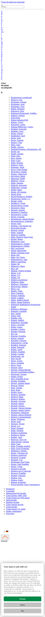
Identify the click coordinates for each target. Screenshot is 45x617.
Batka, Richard (17, 163)
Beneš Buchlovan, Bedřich (21, 197)
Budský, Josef (16, 437)
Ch (2, 32)
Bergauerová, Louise (19, 215)
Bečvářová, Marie (18, 176)
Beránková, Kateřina (19, 212)
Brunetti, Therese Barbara (21, 408)
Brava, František (17, 363)
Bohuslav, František (19, 311)
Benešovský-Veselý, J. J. (20, 199)
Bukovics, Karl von (18, 439)
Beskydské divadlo (18, 228)
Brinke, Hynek (17, 377)
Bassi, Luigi (15, 161)
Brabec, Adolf (16, 349)
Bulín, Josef (15, 444)
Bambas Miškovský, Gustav (22, 127)
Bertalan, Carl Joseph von (21, 226)
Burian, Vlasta (16, 467)
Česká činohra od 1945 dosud (18, 498)
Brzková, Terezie (17, 424)
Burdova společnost (19, 455)
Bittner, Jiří (15, 264)
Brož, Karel (15, 390)
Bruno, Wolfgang (18, 419)
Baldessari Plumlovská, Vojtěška (24, 113)
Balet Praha (15, 118)
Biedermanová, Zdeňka (20, 246)
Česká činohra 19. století (15, 509)
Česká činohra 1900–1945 (16, 495)
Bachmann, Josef (17, 104)
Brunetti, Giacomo (18, 401)
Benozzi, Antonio (18, 210)
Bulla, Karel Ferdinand (20, 449)
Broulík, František (18, 381)
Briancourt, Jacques (18, 374)
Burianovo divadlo (18, 469)
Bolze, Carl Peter (17, 325)
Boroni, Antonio (17, 338)
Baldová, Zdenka (18, 115)
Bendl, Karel (16, 194)
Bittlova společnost (18, 262)
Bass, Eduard (16, 158)
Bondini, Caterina (18, 329)
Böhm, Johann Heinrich (20, 302)
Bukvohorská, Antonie (20, 442)
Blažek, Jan (15, 277)
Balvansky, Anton (18, 125)
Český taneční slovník (14, 505)
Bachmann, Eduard (18, 102)
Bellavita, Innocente (19, 185)
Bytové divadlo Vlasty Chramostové (25, 485)
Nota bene (10, 513)
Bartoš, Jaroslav (17, 154)
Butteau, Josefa (17, 480)
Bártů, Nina (15, 156)
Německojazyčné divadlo (16, 493)
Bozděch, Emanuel (18, 345)
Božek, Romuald (17, 347)
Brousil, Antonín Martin (20, 383)
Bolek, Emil (15, 316)
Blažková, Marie (17, 282)
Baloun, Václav (17, 122)
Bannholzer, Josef (18, 136)
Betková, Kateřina (18, 235)
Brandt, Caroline (17, 354)
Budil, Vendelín (17, 428)
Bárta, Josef (15, 145)
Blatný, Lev (15, 275)
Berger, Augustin (17, 217)
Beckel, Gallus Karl (19, 174)
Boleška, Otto (16, 318)
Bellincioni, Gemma (19, 187)
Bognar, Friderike (18, 295)
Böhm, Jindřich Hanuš (20, 300)
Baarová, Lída (16, 100)
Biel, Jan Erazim (17, 248)
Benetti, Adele (16, 201)
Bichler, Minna (17, 239)
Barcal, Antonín (17, 140)
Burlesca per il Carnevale (21, 471)
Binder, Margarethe (18, 251)
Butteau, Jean (16, 478)
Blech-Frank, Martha (19, 287)
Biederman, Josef (18, 241)
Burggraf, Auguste (18, 457)
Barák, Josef (16, 138)
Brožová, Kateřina (18, 395)
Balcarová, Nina (17, 111)
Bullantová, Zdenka (19, 451)
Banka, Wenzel (17, 133)
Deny (22, 605)
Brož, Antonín (16, 388)
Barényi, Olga (16, 143)
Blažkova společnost (19, 280)
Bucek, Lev (15, 426)
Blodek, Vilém (16, 291)
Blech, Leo (15, 289)
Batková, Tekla (17, 165)
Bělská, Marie (16, 190)
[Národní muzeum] (4, 559)
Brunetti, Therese (18, 406)
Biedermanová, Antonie (20, 244)
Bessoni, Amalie (17, 230)
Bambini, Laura (17, 131)
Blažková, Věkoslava (19, 284)
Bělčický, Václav (18, 181)
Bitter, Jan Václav (18, 257)
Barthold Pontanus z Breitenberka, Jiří (26, 149)
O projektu (10, 491)
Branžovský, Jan (17, 356)
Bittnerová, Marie (18, 266)
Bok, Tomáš (16, 313)
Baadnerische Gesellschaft (21, 97)
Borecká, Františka (18, 336)
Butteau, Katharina (18, 482)
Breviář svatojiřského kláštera (22, 372)
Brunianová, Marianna (20, 413)
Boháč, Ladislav (17, 298)
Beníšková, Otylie (18, 203)
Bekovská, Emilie (18, 179)
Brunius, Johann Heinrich (21, 415)
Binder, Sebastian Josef (20, 253)
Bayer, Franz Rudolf (19, 169)
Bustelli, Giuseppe (18, 475)
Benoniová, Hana (18, 208)
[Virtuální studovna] (5, 550)
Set (22, 611)
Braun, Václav (16, 361)
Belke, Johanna (17, 183)
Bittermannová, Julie (19, 259)
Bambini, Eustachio (18, 129)
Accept (23, 599)
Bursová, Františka (18, 473)
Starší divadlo (11, 500)
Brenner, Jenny (17, 367)
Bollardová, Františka (19, 323)
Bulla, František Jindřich (20, 446)
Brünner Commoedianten (21, 417)
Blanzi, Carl (15, 273)
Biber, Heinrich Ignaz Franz (22, 237)
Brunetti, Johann (17, 403)
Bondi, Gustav (16, 327)
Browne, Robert (17, 385)
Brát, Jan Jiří (16, 359)
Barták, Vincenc (17, 147)
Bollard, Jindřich (17, 320)
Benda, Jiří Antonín (18, 192)
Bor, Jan (14, 334)
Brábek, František (18, 352)
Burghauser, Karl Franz (20, 462)
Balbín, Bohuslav (18, 109)
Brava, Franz (16, 365)
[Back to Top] (5, 537)
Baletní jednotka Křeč (19, 120)
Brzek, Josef (16, 421)
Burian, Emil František (20, 464)
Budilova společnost (19, 433)
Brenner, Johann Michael (21, 370)
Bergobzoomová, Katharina (22, 221)
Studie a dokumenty (14, 511)
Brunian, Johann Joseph (20, 410)
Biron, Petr (15, 255)
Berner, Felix (16, 223)
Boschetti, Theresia (18, 341)
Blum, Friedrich (17, 293)
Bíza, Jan (14, 269)
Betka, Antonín (17, 233)
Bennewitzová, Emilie (19, 205)
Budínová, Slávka (18, 435)
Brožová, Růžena (18, 399)
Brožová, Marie (17, 397)
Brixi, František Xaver (20, 379)
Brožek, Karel (16, 392)
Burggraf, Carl (16, 460)
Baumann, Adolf (17, 167)
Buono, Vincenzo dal (19, 453)
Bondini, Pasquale (18, 331)
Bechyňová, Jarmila (19, 172)
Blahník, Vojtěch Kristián (21, 271)
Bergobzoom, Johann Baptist (22, 219)
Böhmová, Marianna (19, 309)
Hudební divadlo (12, 502)
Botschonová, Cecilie (19, 343)
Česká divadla (11, 507)
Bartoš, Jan (15, 151)
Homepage (10, 489)
